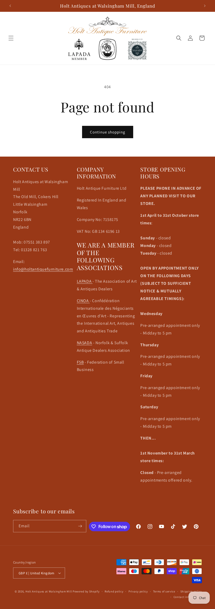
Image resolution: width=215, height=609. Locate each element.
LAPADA (85, 281)
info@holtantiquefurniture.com (43, 269)
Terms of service (164, 591)
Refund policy (114, 591)
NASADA (84, 342)
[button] (11, 38)
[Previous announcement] (10, 6)
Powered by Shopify (86, 591)
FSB (80, 362)
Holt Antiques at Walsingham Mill (49, 591)
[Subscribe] (80, 526)
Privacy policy (138, 591)
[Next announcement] (205, 6)
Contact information (188, 597)
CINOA (83, 300)
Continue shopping (107, 132)
